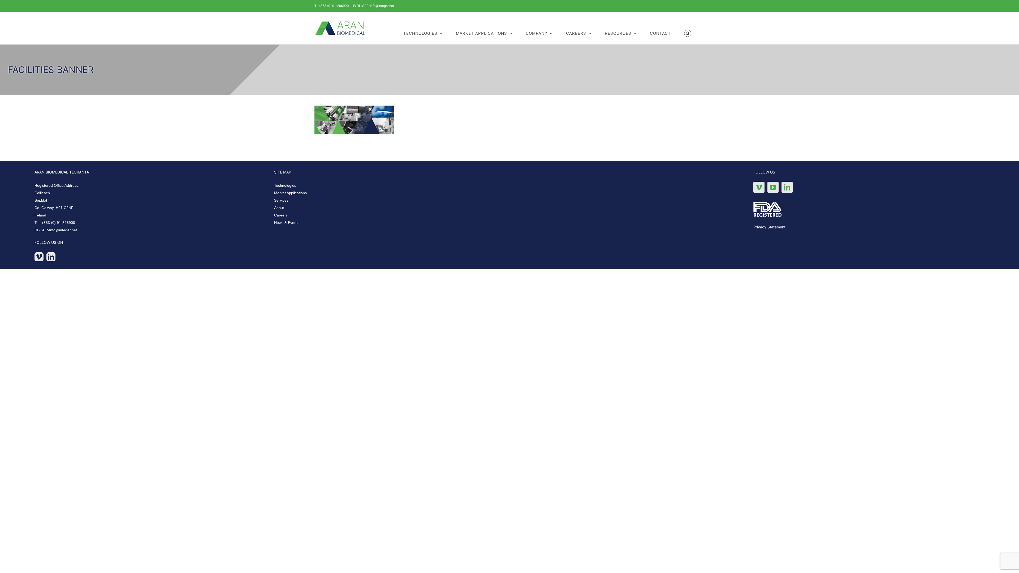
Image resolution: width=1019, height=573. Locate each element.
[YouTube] (773, 187)
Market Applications (290, 193)
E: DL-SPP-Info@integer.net (373, 6)
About (279, 208)
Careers (281, 215)
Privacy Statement (769, 227)
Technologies (285, 185)
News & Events (286, 222)
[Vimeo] (39, 256)
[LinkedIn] (50, 256)
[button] (688, 33)
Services (281, 200)
